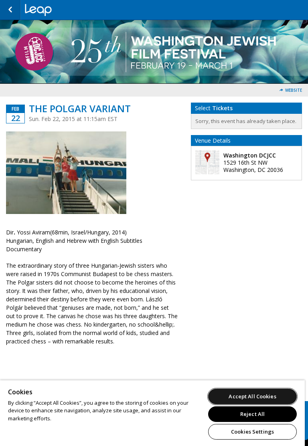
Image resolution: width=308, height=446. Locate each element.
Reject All (252, 414)
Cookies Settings (252, 431)
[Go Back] (10, 10)
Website (293, 90)
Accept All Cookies (252, 396)
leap (65, 10)
